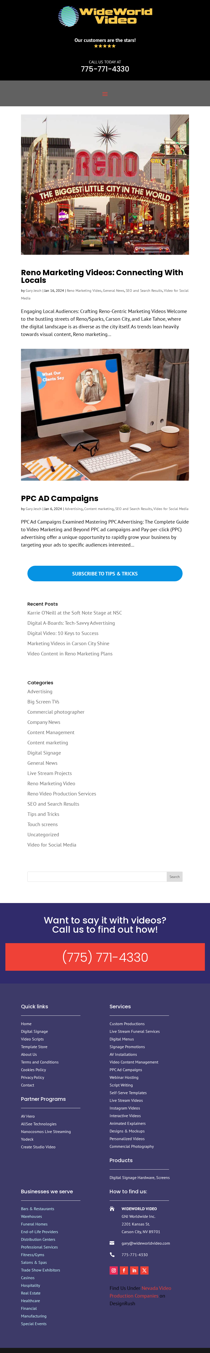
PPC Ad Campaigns (126, 1069)
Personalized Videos (127, 1138)
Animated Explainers (128, 1123)
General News (113, 290)
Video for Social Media (170, 508)
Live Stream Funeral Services (135, 1031)
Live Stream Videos (126, 1100)
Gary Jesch (33, 290)
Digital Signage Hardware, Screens (140, 1177)
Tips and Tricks (43, 814)
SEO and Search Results (144, 290)
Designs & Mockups (127, 1131)
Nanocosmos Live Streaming (46, 1131)
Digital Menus (122, 1039)
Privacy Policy (32, 1077)
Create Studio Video (38, 1146)
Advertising (74, 508)
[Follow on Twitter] (144, 1270)
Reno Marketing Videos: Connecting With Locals (102, 276)
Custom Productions (127, 1023)
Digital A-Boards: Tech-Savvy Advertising (71, 623)
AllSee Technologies (39, 1123)
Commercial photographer (56, 712)
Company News (43, 722)
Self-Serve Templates (128, 1092)
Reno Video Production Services (61, 793)
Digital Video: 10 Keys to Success (62, 633)
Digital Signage (44, 752)
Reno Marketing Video (84, 290)
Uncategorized (43, 834)
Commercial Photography (132, 1146)
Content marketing (99, 508)
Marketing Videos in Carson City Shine (68, 643)
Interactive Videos (125, 1115)
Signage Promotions (127, 1046)
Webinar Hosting (124, 1077)
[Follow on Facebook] (124, 1270)
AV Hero (28, 1116)
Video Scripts (32, 1039)
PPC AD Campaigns (60, 498)
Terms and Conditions (40, 1062)
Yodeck (27, 1139)
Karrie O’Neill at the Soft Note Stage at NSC (74, 612)
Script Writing (121, 1085)
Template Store (34, 1046)
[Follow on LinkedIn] (134, 1270)
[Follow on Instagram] (114, 1270)
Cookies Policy (33, 1069)
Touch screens (42, 824)
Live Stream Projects (49, 773)
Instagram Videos (125, 1108)
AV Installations (123, 1054)
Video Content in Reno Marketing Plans (69, 653)
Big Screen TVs (43, 701)
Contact (27, 1085)
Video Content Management (134, 1062)
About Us (29, 1054)
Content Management (51, 732)
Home (26, 1023)
